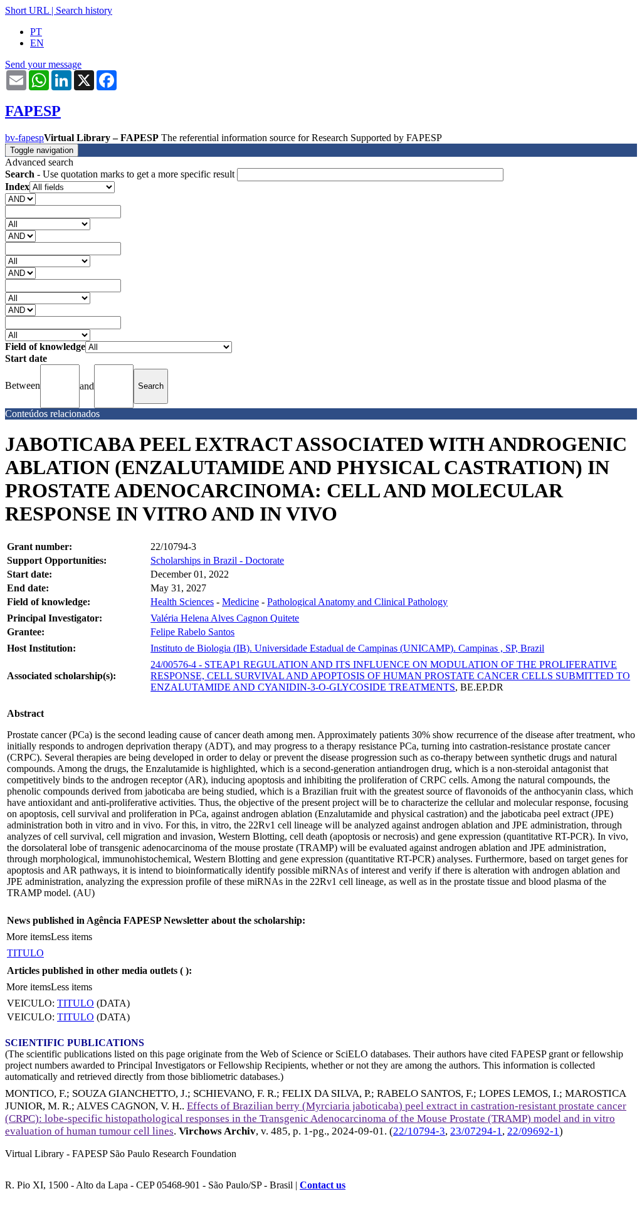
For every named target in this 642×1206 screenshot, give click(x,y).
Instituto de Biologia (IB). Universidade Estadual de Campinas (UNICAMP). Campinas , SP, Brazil (347, 648)
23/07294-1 (476, 1131)
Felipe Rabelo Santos (192, 632)
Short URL (27, 10)
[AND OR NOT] (20, 198)
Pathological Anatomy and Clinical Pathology (357, 601)
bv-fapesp (24, 137)
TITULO (25, 953)
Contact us (322, 1185)
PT (36, 31)
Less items (71, 936)
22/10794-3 (419, 1131)
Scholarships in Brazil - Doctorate (217, 560)
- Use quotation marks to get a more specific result (121, 174)
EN (37, 43)
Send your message (43, 64)
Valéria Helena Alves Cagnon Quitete (224, 618)
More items (28, 936)
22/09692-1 (533, 1131)
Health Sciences (182, 601)
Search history (84, 10)
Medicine (240, 601)
